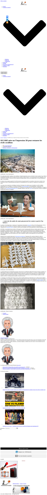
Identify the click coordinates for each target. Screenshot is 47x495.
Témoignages (7, 61)
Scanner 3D (5, 62)
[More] (7, 22)
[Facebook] (7, 17)
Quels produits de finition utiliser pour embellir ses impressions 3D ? (14, 367)
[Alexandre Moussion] (7, 336)
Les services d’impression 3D (8, 64)
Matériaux (7, 59)
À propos (4, 313)
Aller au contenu (3, 0)
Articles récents (5, 314)
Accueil (4, 6)
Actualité (4, 63)
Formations (5, 66)
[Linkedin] (7, 20)
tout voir (18, 365)
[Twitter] (7, 19)
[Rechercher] (17, 428)
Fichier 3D (7, 60)
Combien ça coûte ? (6, 65)
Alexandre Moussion (8, 145)
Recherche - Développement (12, 147)
